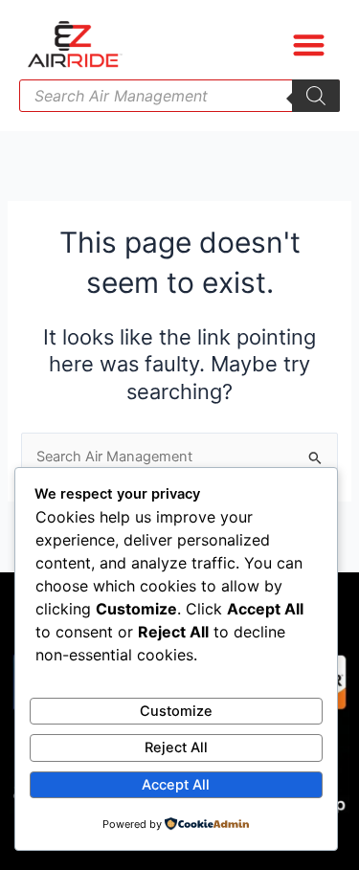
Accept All (176, 784)
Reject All (176, 747)
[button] (309, 44)
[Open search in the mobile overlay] (179, 95)
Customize (176, 711)
